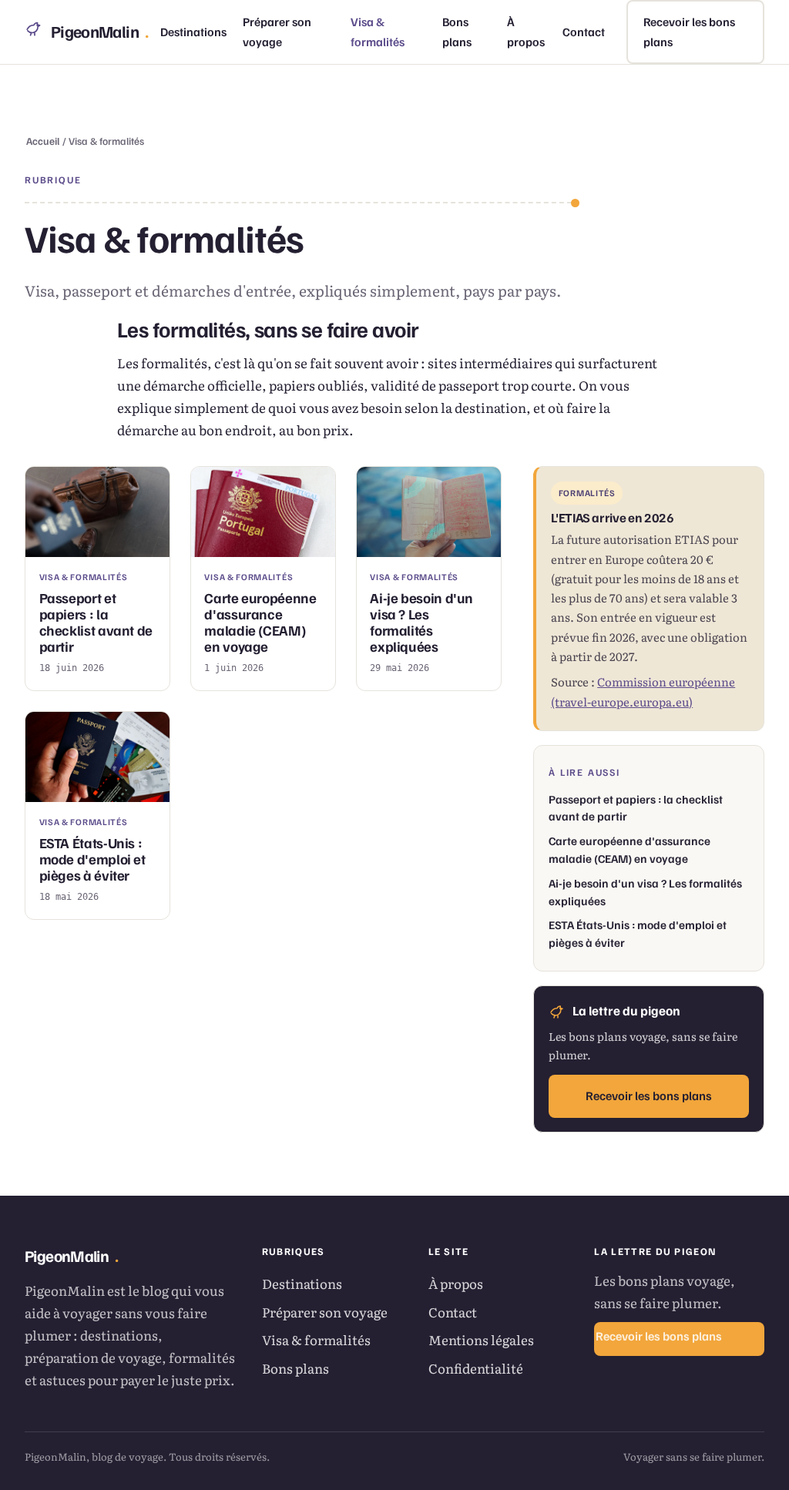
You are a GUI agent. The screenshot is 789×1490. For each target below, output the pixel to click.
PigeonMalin (99, 31)
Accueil (42, 140)
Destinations (193, 31)
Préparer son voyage (277, 32)
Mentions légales (481, 1339)
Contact (583, 31)
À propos (526, 32)
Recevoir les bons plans (689, 32)
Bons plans (457, 32)
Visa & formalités (378, 32)
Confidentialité (475, 1368)
